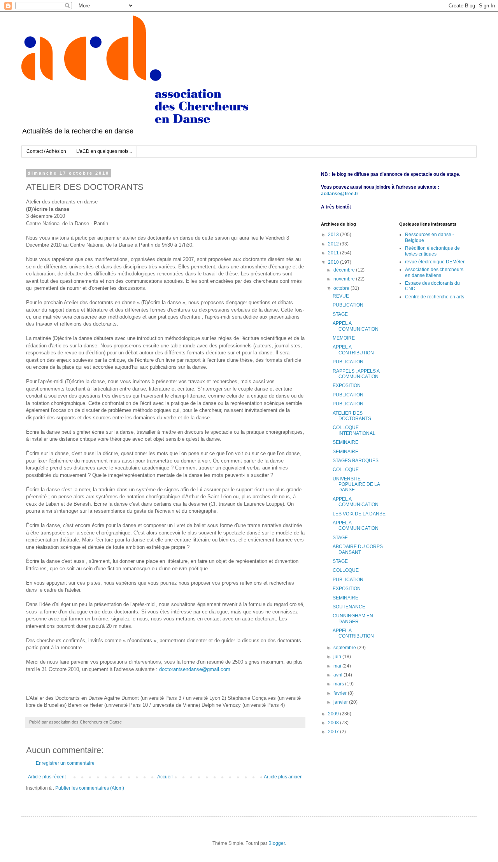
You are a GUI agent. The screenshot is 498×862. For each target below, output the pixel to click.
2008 (334, 722)
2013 (334, 234)
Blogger (276, 843)
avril (338, 675)
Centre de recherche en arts (434, 297)
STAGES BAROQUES (356, 460)
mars (339, 684)
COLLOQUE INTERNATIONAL (354, 430)
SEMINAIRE (345, 442)
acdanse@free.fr (339, 193)
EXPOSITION (347, 385)
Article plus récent (47, 777)
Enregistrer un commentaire (65, 763)
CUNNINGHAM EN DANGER (353, 618)
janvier (341, 702)
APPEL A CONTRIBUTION (353, 349)
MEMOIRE (344, 338)
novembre (344, 279)
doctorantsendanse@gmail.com (194, 669)
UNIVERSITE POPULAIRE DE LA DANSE (356, 484)
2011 (334, 253)
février (340, 693)
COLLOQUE (346, 469)
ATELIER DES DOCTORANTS (352, 415)
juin (337, 656)
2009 (334, 714)
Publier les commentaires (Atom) (89, 788)
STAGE (340, 314)
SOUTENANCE (349, 607)
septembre (345, 647)
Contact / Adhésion (46, 151)
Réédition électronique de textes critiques (432, 250)
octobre (342, 288)
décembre (344, 270)
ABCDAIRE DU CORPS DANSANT (358, 549)
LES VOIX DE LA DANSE (359, 514)
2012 (334, 244)
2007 (334, 731)
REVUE (341, 296)
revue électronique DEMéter (435, 262)
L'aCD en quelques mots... (104, 151)
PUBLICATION (348, 305)
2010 (334, 262)
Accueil (165, 777)
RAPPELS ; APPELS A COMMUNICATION (356, 373)
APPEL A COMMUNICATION (356, 326)
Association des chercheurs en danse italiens (434, 272)
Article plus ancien (283, 777)
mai (337, 666)
